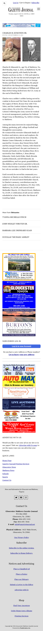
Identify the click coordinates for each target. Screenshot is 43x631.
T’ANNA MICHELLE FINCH (14, 217)
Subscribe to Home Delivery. (21, 553)
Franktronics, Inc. (25, 628)
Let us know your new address (21, 354)
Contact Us (6, 480)
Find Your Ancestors (21, 605)
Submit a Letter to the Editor (21, 584)
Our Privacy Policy (21, 537)
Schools (5, 473)
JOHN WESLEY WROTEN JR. (14, 223)
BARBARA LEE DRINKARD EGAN (17, 230)
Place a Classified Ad (21, 569)
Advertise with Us (21, 590)
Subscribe (35, 2)
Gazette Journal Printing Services (15, 464)
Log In (15, 2)
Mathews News (8, 470)
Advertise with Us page (28, 445)
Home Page (6, 460)
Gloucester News (9, 467)
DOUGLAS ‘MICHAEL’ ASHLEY (15, 237)
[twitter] (16, 497)
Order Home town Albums (21, 611)
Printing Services (21, 616)
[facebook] (21, 497)
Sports (5, 477)
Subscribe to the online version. (21, 548)
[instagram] (26, 497)
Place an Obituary (21, 579)
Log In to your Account (21, 346)
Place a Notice (21, 574)
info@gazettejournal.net (25, 524)
